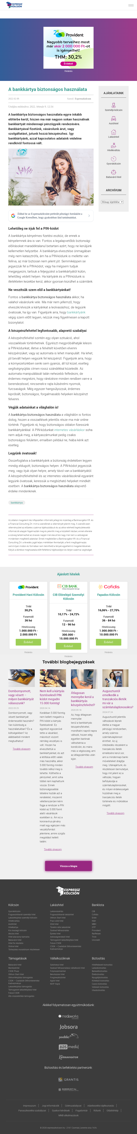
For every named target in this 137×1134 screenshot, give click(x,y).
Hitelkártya (13, 927)
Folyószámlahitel (58, 971)
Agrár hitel (54, 980)
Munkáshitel (13, 967)
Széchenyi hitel (56, 964)
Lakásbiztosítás (99, 967)
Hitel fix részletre (15, 943)
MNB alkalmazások (68, 1115)
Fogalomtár (82, 1110)
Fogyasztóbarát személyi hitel (21, 914)
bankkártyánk (76, 312)
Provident (96, 930)
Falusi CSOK (55, 943)
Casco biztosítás (99, 983)
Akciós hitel (13, 933)
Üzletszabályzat (73, 1105)
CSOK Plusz (13, 971)
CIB (93, 911)
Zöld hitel (54, 924)
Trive (94, 936)
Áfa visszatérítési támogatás (21, 996)
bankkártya (17, 502)
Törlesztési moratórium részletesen (24, 949)
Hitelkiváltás (113, 150)
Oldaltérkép (112, 1110)
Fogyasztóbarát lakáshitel (62, 914)
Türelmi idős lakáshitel (60, 927)
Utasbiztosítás (98, 990)
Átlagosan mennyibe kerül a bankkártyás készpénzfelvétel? (83, 699)
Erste (94, 917)
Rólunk (97, 1110)
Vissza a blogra (68, 866)
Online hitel (13, 946)
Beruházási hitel (57, 974)
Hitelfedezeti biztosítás (102, 964)
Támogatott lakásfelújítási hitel (64, 940)
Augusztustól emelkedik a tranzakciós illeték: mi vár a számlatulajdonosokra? (115, 699)
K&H (94, 920)
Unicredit (96, 940)
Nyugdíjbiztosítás (100, 977)
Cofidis (95, 914)
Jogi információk (50, 1105)
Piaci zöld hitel (56, 920)
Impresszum (29, 1105)
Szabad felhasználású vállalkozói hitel (67, 967)
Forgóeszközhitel (57, 977)
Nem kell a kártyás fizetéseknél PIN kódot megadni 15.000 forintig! (52, 697)
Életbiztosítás (98, 974)
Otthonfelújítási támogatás (20, 977)
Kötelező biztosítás (100, 980)
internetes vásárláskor (69, 430)
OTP (94, 927)
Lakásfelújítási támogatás (20, 986)
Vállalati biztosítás (100, 987)
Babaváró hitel (113, 176)
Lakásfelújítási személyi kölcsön (22, 917)
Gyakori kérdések (61, 1110)
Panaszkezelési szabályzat (32, 1110)
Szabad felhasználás (59, 930)
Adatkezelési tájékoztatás (100, 1105)
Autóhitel (113, 123)
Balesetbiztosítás (99, 971)
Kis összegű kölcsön (17, 930)
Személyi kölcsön (113, 109)
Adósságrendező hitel (60, 936)
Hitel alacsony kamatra (18, 936)
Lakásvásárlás (56, 911)
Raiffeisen (96, 933)
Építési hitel (55, 933)
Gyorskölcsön (114, 163)
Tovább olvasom (21, 748)
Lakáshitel (113, 136)
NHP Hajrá (55, 983)
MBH (94, 924)
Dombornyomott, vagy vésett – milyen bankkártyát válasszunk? (21, 697)
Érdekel (28, 642)
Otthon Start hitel (57, 917)
